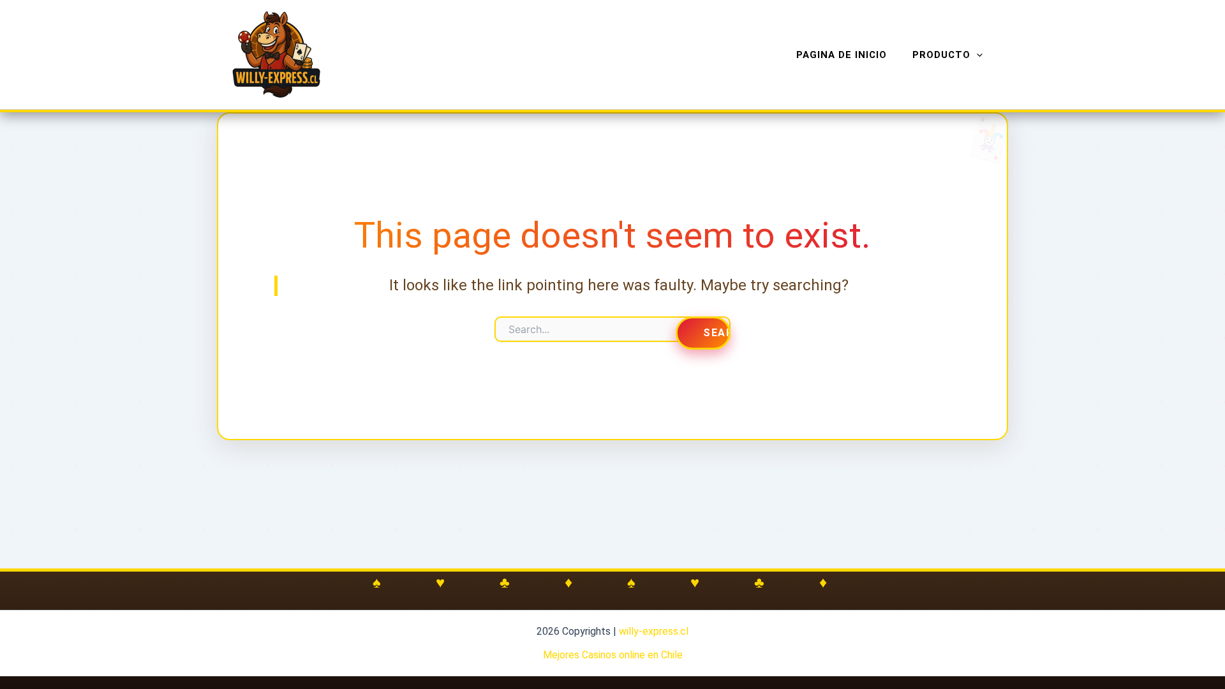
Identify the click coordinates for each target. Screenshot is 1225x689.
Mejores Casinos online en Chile (613, 655)
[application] (976, 54)
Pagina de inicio (841, 55)
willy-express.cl (653, 631)
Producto (941, 55)
